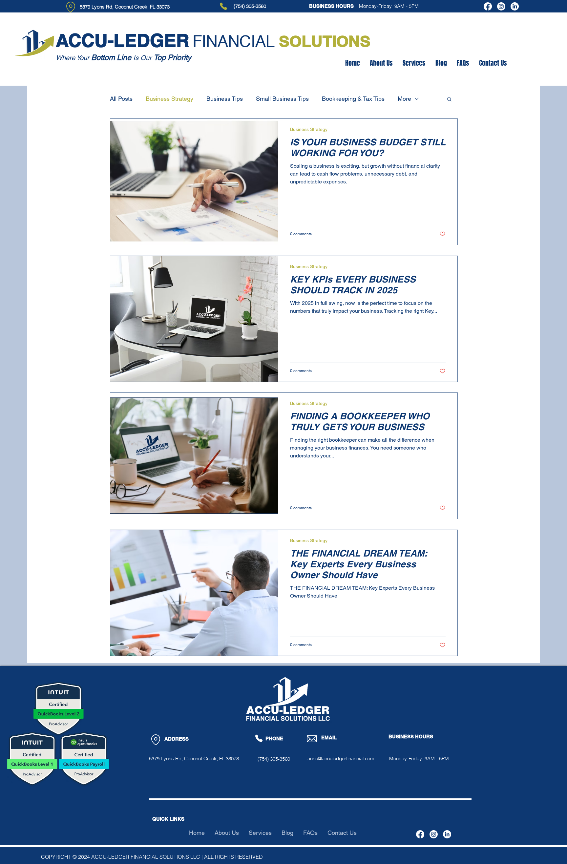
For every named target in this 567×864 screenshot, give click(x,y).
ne (127, 57)
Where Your (73, 58)
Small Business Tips (282, 98)
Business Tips (224, 98)
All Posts (121, 98)
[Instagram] (501, 6)
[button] (449, 99)
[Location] (71, 7)
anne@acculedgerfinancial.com (340, 758)
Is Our (142, 58)
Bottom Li (107, 57)
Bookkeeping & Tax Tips (353, 98)
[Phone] (223, 6)
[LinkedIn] (515, 6)
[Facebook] (488, 6)
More (404, 98)
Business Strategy (169, 98)
